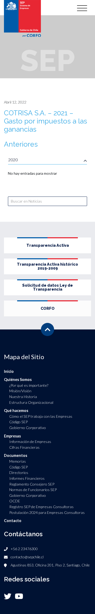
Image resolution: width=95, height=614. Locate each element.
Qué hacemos (16, 410)
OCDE (14, 501)
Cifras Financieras (24, 447)
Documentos (15, 455)
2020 (13, 159)
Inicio (9, 371)
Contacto (12, 520)
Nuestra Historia (23, 396)
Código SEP (18, 422)
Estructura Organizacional (31, 402)
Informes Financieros (27, 478)
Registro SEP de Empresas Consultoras (41, 506)
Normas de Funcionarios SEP (33, 489)
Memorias (17, 461)
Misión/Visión (20, 391)
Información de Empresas (30, 441)
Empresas (12, 436)
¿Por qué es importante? (28, 385)
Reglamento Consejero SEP (31, 484)
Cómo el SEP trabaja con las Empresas (40, 416)
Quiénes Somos (18, 379)
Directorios (18, 472)
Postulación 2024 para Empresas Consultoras (47, 512)
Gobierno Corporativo (27, 427)
